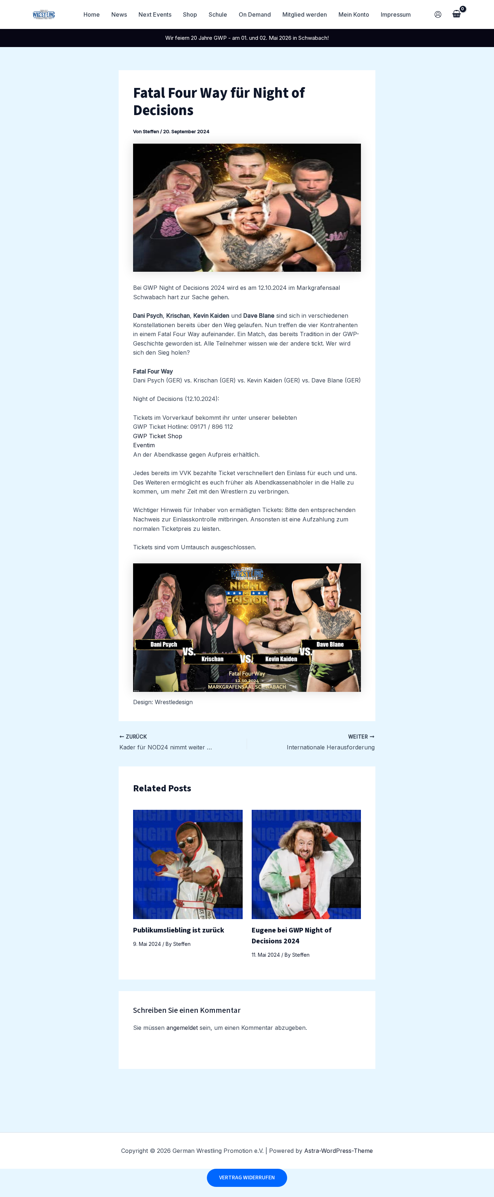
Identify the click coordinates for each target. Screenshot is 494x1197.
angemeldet (182, 1027)
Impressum (396, 14)
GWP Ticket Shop (157, 436)
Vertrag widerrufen (247, 1177)
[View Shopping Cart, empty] (456, 14)
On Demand (255, 14)
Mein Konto (353, 14)
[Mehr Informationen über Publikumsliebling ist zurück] (188, 863)
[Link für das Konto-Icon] (438, 14)
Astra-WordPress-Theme (338, 1150)
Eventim (144, 445)
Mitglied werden (304, 14)
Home (92, 14)
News (119, 14)
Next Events (155, 14)
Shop (190, 14)
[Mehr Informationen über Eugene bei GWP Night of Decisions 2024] (306, 863)
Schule (218, 14)
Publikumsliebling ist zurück (178, 930)
